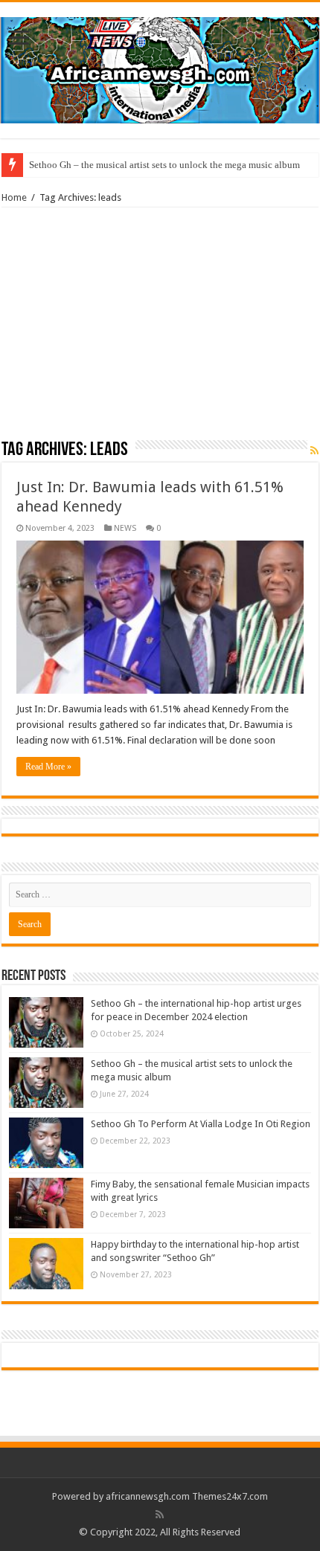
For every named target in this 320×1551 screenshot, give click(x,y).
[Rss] (159, 1514)
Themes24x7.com (230, 1496)
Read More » (48, 766)
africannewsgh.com (148, 1496)
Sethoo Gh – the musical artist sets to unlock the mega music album (164, 164)
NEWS (125, 528)
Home (14, 197)
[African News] (160, 68)
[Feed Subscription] (314, 451)
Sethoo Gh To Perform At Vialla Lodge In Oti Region (200, 1123)
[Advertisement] (160, 329)
